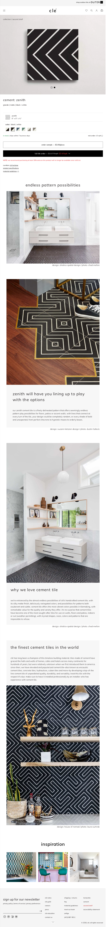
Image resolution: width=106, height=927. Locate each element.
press (47, 909)
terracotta (86, 898)
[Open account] (96, 10)
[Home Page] (53, 10)
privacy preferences (33, 903)
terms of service (19, 903)
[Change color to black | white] (13, 129)
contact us (48, 917)
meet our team (69, 909)
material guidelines (10, 171)
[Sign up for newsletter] (22, 911)
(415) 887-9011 (69, 917)
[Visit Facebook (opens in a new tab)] (12, 916)
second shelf (87, 906)
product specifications (11, 168)
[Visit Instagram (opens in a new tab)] (4, 916)
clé (88, 923)
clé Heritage (14, 165)
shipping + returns (70, 898)
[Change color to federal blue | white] (18, 129)
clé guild (48, 902)
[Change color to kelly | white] (24, 129)
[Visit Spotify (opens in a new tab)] (16, 916)
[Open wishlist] (86, 10)
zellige (66, 913)
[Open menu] (4, 10)
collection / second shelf (13, 19)
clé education (50, 913)
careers (47, 906)
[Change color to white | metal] (29, 129)
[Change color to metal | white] (34, 129)
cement (86, 902)
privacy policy (8, 903)
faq (65, 902)
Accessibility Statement (91, 909)
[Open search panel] (91, 10)
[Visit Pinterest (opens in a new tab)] (8, 916)
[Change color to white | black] (7, 129)
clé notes (48, 898)
